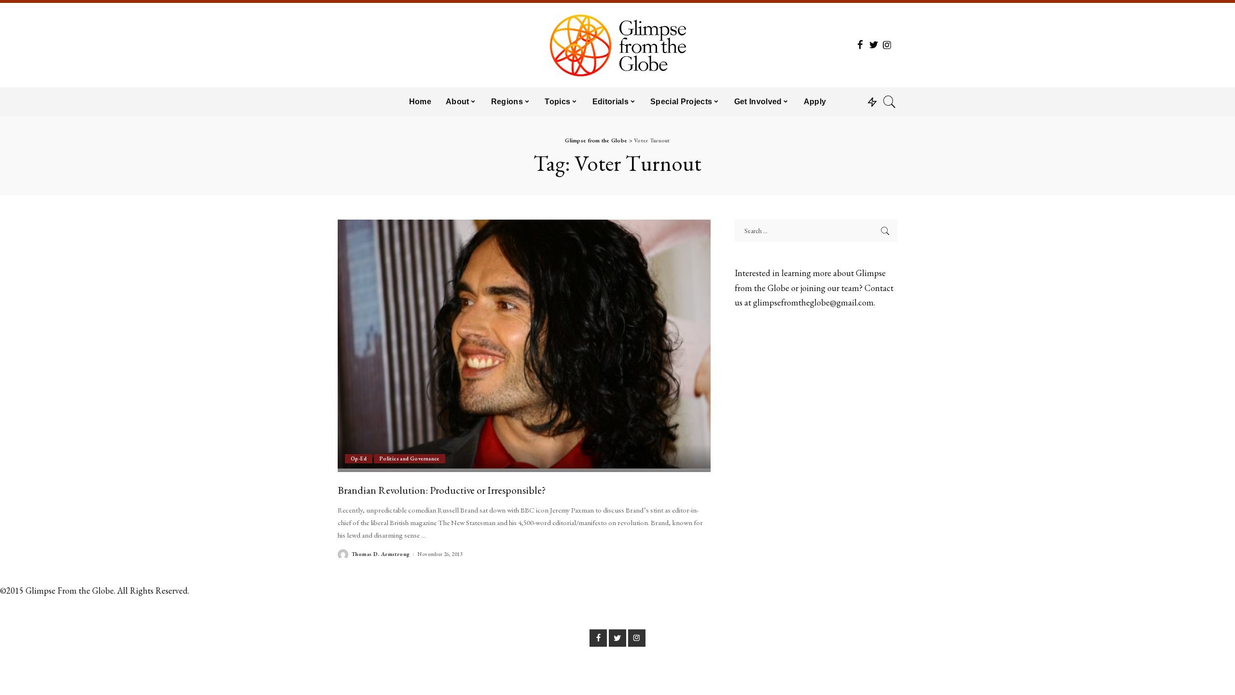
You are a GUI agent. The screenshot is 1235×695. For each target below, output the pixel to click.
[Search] (889, 101)
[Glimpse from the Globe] (617, 45)
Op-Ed (359, 458)
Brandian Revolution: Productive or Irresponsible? (442, 490)
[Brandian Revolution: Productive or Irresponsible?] (524, 346)
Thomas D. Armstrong (381, 554)
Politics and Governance (409, 458)
